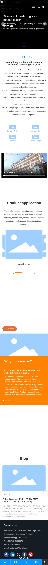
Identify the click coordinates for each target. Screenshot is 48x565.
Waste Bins (35, 319)
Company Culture (35, 131)
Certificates (12, 141)
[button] (45, 24)
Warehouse (24, 264)
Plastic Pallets (7, 315)
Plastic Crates (36, 315)
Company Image (35, 141)
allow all (24, 558)
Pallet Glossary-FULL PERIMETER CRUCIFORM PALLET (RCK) (20, 500)
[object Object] (13, 231)
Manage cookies (24, 552)
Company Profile (12, 131)
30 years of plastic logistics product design (19, 19)
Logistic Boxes (22, 315)
